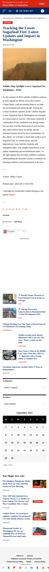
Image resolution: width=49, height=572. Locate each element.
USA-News (18, 222)
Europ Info (6, 373)
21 (43, 443)
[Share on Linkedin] (31, 568)
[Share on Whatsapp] (26, 568)
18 (24, 443)
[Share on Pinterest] (20, 568)
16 (12, 443)
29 (6, 458)
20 (37, 443)
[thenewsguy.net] (24, 11)
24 (18, 450)
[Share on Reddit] (43, 568)
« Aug (5, 465)
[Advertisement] (24, 265)
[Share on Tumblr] (37, 568)
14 (43, 435)
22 (6, 450)
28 (43, 450)
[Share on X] (9, 568)
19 (31, 443)
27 (37, 450)
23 (12, 450)
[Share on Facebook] (3, 568)
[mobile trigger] (5, 11)
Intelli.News (22, 346)
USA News (7, 23)
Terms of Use (23, 5)
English (11, 231)
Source (12, 195)
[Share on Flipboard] (14, 568)
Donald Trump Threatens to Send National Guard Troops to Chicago (31, 297)
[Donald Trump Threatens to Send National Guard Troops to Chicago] (9, 299)
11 (24, 435)
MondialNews (7, 330)
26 (31, 450)
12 (31, 435)
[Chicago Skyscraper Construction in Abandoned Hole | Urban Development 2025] (9, 313)
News (20, 304)
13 (37, 435)
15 (6, 443)
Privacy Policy (8, 5)
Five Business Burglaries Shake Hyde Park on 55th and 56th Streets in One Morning (16, 483)
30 (12, 458)
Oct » (11, 465)
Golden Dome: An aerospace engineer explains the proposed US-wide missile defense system (16, 516)
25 (24, 450)
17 (18, 443)
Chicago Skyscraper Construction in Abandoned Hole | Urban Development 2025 (32, 311)
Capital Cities (22, 362)
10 (18, 435)
